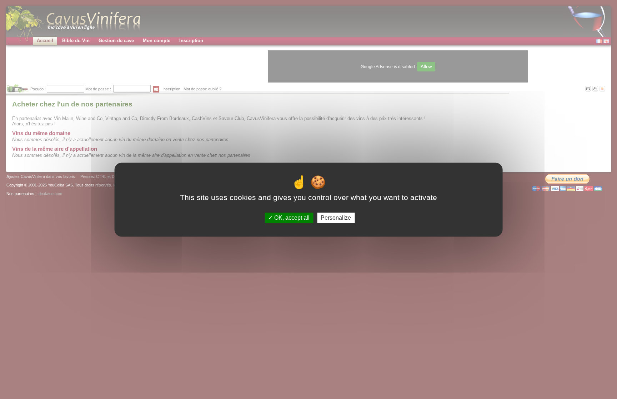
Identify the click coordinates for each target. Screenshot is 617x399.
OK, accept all (291, 218)
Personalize (336, 218)
